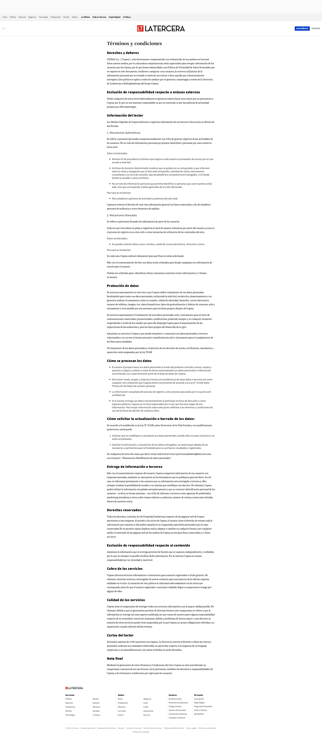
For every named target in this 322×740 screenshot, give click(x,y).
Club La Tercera (99, 17)
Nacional (22, 17)
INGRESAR (316, 28)
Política (13, 17)
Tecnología (43, 17)
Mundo (66, 17)
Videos (74, 17)
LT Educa (127, 17)
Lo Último (85, 17)
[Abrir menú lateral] (4, 29)
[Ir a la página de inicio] (161, 28)
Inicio (5, 17)
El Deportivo (56, 17)
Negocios (32, 17)
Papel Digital (114, 17)
